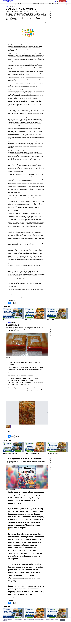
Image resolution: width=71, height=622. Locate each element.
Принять (62, 619)
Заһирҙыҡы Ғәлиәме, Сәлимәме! (39, 3)
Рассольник (19, 3)
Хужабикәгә (8, 322)
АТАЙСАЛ (8, 1)
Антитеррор (62, 1)
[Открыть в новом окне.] (10, 303)
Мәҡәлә (5, 3)
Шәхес (7, 6)
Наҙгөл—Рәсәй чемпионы (53, 3)
